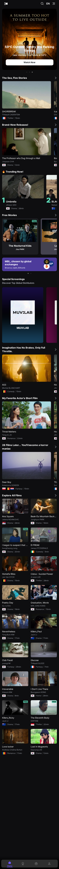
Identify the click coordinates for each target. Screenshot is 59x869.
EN (48, 3)
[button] (26, 72)
